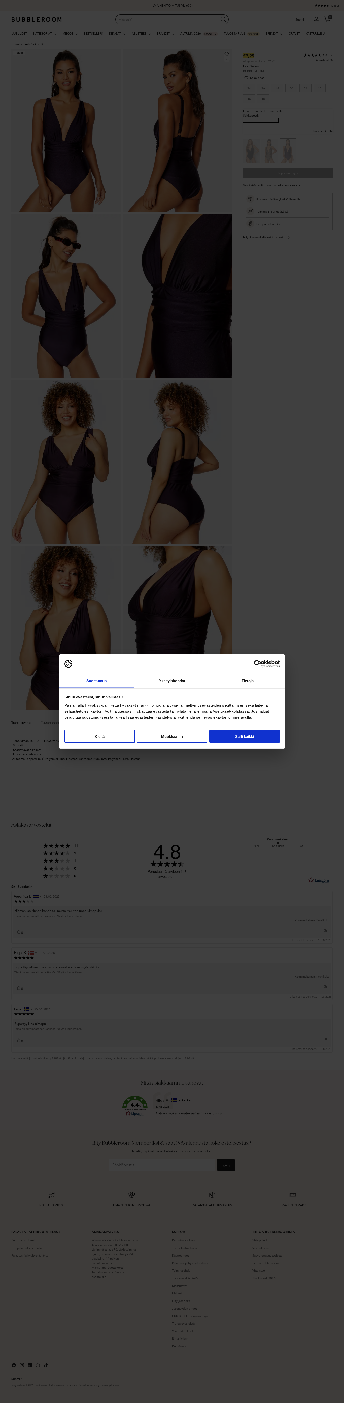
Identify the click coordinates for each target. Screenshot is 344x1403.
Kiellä (100, 736)
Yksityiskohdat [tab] (172, 680)
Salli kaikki (244, 736)
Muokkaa (169, 736)
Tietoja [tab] (248, 680)
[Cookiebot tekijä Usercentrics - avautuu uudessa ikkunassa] (258, 664)
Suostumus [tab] (96, 680)
